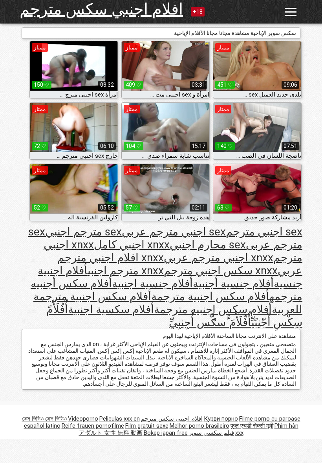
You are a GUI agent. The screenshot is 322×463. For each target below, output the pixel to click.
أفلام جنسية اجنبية (152, 283)
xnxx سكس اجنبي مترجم (221, 270)
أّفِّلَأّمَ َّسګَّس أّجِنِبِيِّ (210, 322)
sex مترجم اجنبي (83, 231)
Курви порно (221, 418)
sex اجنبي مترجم (264, 231)
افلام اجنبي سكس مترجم (101, 9)
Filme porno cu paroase (269, 418)
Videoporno (83, 418)
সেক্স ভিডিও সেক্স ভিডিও (44, 418)
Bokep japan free (166, 432)
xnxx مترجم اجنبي (126, 270)
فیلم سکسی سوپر (211, 432)
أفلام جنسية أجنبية (233, 283)
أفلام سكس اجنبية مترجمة (210, 296)
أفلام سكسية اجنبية (111, 309)
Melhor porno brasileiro (199, 425)
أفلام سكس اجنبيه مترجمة (213, 309)
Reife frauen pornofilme (93, 425)
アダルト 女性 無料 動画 (111, 432)
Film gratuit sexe (146, 425)
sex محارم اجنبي (208, 244)
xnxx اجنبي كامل (132, 244)
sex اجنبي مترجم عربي (174, 231)
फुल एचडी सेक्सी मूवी (252, 425)
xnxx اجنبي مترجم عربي (218, 257)
